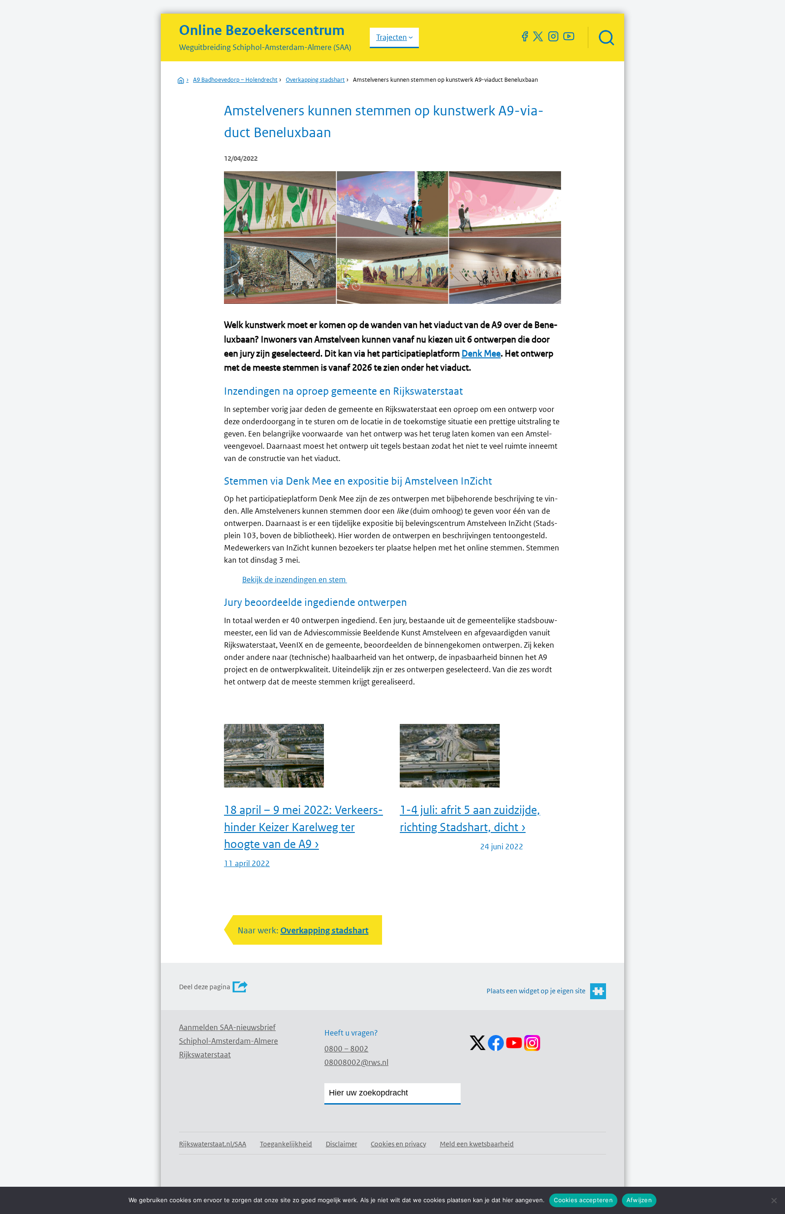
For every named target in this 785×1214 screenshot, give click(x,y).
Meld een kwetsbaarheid (477, 1144)
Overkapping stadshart (315, 80)
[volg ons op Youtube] (568, 36)
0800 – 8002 (346, 1049)
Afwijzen (639, 1200)
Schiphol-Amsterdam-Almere (228, 1041)
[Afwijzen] (773, 1200)
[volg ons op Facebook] (524, 36)
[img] (606, 37)
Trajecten (391, 37)
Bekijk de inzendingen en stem (294, 580)
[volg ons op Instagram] (553, 36)
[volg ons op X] (537, 36)
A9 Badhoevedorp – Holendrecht (235, 80)
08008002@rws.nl (356, 1062)
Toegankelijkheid (286, 1144)
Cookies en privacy (398, 1144)
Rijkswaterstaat (205, 1055)
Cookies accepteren (583, 1200)
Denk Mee (481, 353)
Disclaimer (341, 1144)
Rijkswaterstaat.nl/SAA (212, 1144)
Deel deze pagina (204, 986)
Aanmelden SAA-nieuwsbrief (227, 1027)
